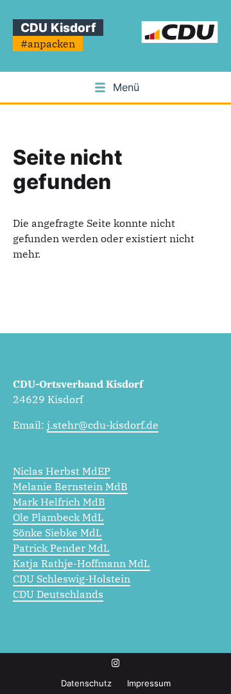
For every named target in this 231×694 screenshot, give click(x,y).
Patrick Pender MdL (61, 547)
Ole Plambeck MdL (58, 517)
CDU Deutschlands (58, 594)
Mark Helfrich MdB (59, 501)
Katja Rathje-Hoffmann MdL (81, 563)
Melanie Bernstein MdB (70, 486)
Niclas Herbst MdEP (61, 471)
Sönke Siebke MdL (57, 532)
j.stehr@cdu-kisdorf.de (102, 424)
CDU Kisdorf (58, 27)
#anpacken (48, 43)
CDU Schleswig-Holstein (71, 578)
